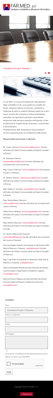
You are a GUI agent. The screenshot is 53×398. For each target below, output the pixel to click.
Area (7, 305)
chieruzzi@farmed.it (11, 203)
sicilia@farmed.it (32, 248)
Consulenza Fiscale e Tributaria (16, 68)
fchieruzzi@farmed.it (31, 170)
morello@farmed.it (10, 274)
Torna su (27, 394)
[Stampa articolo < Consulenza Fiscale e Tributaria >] (45, 73)
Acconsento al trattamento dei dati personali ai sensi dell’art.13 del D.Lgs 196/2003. (26, 355)
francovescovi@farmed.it (30, 147)
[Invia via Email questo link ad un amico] (49, 73)
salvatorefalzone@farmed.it (14, 161)
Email (7, 324)
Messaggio (9, 334)
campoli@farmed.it (31, 189)
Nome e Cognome (12, 315)
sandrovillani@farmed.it (12, 237)
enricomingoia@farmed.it (32, 211)
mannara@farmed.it (31, 223)
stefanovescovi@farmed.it (30, 178)
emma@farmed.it (10, 285)
